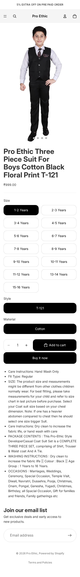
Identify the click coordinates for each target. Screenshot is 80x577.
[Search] (15, 16)
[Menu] (5, 16)
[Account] (65, 16)
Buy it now (40, 358)
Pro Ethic (32, 553)
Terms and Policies (40, 562)
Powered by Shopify (51, 553)
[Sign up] (69, 535)
